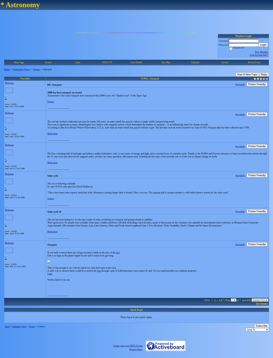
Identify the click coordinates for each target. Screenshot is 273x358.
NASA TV (107, 62)
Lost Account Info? (259, 55)
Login (263, 44)
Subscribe (261, 325)
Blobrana (9, 83)
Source (50, 101)
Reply (264, 74)
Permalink (240, 84)
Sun (118, 252)
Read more (52, 133)
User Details (136, 62)
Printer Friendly (257, 84)
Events (36, 69)
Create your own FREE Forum (127, 345)
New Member (261, 52)
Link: (49, 273)
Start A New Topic (247, 74)
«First (207, 300)
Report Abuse (136, 349)
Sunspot (264, 303)
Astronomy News (21, 69)
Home (7, 69)
